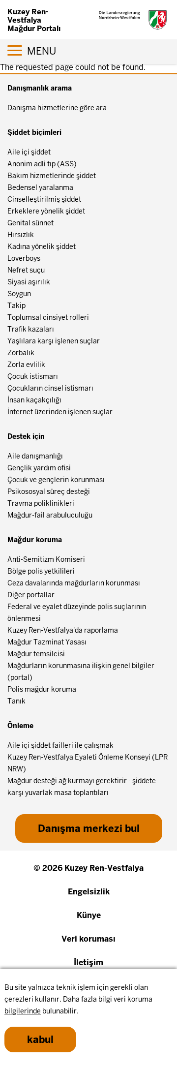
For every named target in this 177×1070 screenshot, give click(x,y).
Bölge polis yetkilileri (41, 571)
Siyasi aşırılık (28, 281)
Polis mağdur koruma (41, 689)
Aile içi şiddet (29, 152)
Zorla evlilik (26, 364)
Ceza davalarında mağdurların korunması (73, 583)
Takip (16, 305)
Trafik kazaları (30, 329)
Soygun (19, 293)
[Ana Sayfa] (133, 19)
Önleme (20, 725)
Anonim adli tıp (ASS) (42, 163)
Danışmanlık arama (39, 88)
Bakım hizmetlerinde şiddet (51, 175)
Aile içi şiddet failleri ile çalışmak (60, 745)
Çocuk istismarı (32, 376)
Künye (89, 915)
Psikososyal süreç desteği (48, 491)
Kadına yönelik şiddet (41, 246)
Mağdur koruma (34, 539)
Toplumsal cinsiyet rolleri (48, 317)
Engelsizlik (89, 892)
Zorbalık (20, 352)
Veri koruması (88, 939)
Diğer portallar (31, 594)
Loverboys (23, 258)
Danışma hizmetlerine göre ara (57, 107)
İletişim (88, 962)
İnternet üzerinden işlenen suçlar (60, 411)
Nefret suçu (26, 270)
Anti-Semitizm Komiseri (46, 559)
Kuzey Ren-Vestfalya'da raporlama (62, 630)
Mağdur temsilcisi (36, 653)
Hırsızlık (20, 234)
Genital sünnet (30, 222)
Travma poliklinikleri (40, 503)
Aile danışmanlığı (35, 456)
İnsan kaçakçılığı (34, 400)
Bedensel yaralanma (40, 187)
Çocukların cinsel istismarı (50, 388)
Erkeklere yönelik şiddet (46, 211)
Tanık (16, 701)
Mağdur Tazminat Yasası (47, 642)
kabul (40, 1039)
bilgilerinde (22, 1011)
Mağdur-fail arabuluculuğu (49, 515)
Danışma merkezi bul (89, 828)
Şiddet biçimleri (34, 132)
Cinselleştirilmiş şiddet (44, 199)
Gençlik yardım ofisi (39, 467)
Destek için (26, 436)
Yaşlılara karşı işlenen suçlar (53, 340)
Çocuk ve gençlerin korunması (56, 479)
